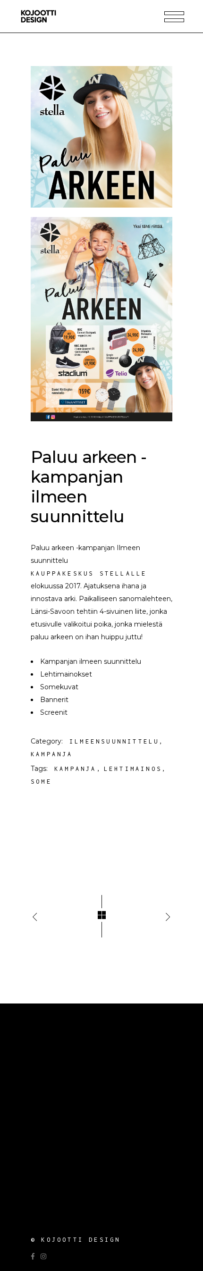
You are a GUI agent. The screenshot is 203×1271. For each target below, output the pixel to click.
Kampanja (52, 754)
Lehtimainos (133, 768)
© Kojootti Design (75, 1239)
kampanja (75, 768)
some (41, 781)
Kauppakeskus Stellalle (89, 573)
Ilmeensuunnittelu (114, 741)
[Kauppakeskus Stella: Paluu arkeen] (101, 137)
